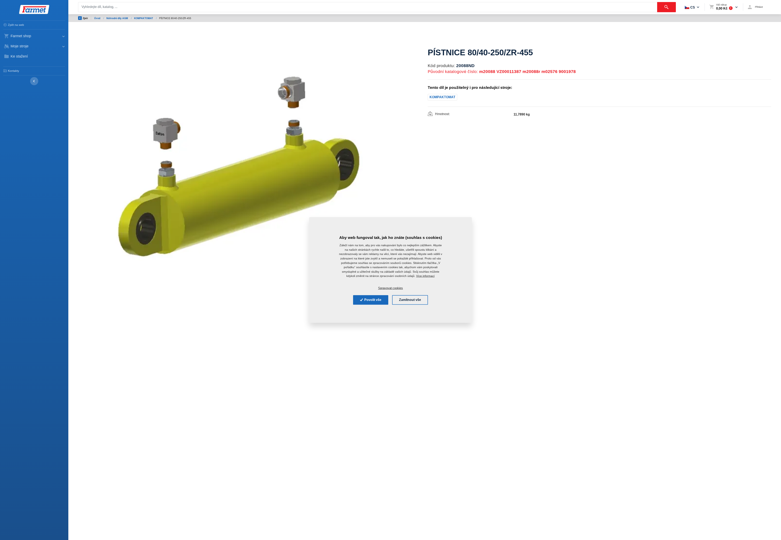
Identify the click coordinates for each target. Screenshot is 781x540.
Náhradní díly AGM (117, 18)
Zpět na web (16, 24)
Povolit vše (372, 300)
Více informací (425, 276)
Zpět (85, 18)
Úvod (97, 18)
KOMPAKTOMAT (144, 18)
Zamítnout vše (410, 300)
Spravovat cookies (390, 288)
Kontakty (13, 70)
